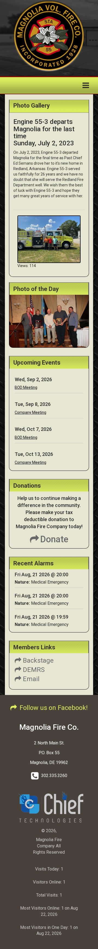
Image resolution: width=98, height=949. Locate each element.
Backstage (37, 660)
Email (30, 679)
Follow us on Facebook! (54, 708)
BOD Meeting (26, 387)
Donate (54, 539)
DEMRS (33, 670)
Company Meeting (30, 412)
